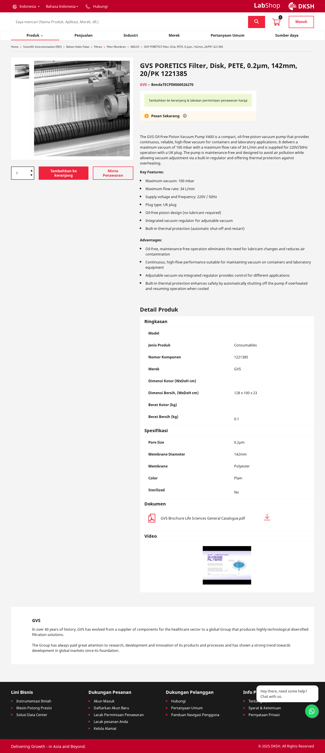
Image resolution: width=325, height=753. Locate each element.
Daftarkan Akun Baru (111, 708)
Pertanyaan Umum (187, 708)
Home (15, 47)
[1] (31, 175)
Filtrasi (98, 47)
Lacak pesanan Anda (111, 721)
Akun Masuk (104, 701)
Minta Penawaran (113, 173)
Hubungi (178, 701)
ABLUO (134, 47)
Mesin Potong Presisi (34, 708)
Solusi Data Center (31, 714)
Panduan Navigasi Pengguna (195, 714)
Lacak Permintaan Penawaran (119, 714)
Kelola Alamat (105, 728)
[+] (31, 170)
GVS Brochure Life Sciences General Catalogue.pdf (203, 518)
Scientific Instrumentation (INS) (42, 47)
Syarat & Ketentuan (265, 708)
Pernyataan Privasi (264, 714)
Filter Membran (116, 47)
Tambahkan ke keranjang (63, 173)
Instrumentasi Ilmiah (33, 701)
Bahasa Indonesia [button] (61, 6)
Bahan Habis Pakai (77, 47)
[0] (276, 23)
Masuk (301, 21)
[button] (26, 6)
